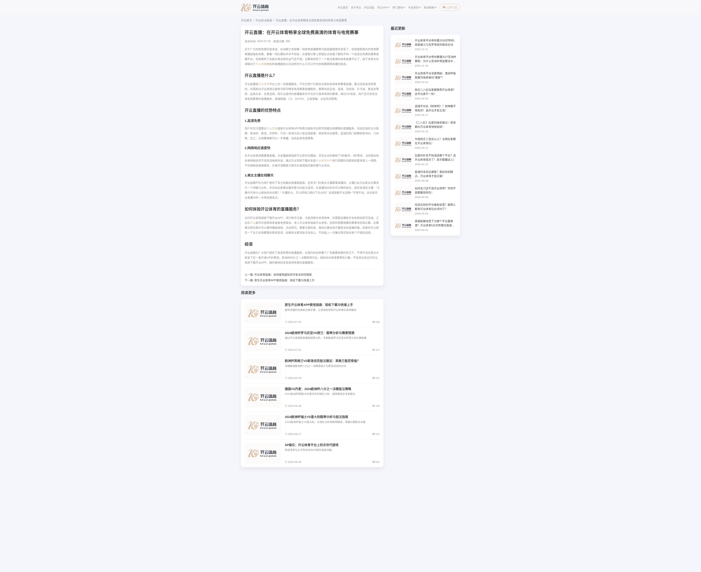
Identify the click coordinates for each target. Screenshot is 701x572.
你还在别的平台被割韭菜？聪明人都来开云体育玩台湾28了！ (435, 206)
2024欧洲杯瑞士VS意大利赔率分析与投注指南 (316, 417)
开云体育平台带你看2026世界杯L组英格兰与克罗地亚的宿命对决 (435, 42)
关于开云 (356, 7)
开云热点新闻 (264, 20)
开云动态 (369, 7)
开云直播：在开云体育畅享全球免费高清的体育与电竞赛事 (311, 20)
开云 (253, 222)
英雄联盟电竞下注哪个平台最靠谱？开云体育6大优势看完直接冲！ (434, 223)
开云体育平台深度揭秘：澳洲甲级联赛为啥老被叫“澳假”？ (435, 75)
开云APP (382, 7)
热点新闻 (429, 7)
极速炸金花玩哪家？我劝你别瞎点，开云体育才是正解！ (434, 174)
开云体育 (263, 84)
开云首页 (343, 7)
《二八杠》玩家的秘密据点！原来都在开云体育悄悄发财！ (435, 124)
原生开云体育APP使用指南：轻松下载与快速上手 (284, 280)
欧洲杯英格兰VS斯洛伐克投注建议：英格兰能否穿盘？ (322, 361)
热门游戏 (397, 7)
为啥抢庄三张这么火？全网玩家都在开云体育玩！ (435, 141)
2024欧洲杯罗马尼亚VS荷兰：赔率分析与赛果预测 (319, 333)
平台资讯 (413, 7)
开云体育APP (324, 160)
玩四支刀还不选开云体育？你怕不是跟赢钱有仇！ (435, 190)
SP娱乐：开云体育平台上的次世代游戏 (311, 445)
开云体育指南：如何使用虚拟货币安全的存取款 (283, 274)
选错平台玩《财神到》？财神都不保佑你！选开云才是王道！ (435, 108)
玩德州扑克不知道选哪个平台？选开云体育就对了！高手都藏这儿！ (435, 157)
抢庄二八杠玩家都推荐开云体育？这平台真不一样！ (435, 91)
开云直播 (261, 64)
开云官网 (272, 128)
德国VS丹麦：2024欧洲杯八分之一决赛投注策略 (318, 389)
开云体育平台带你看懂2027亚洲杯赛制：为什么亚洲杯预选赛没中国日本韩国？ (435, 59)
